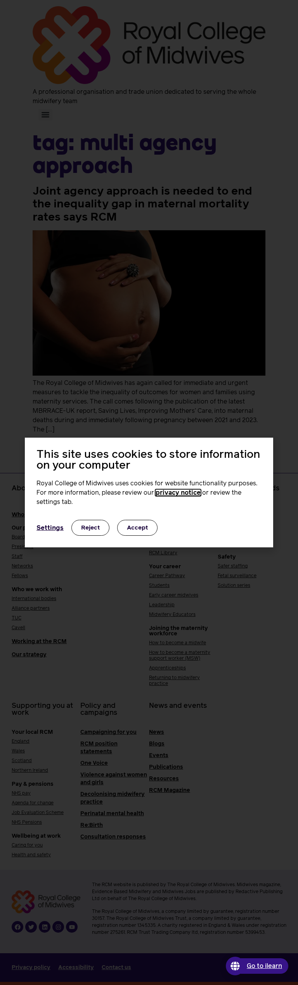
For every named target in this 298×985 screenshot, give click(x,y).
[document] (149, 492)
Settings (50, 528)
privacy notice (178, 493)
